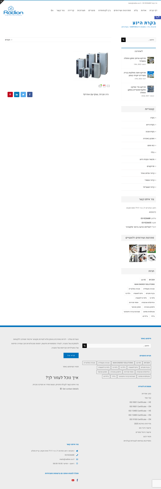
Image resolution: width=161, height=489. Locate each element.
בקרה (152, 117)
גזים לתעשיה (138, 293)
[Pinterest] (10, 94)
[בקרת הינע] (133, 257)
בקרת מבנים (150, 293)
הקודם (7, 39)
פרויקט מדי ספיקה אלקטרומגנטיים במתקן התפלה (137, 90)
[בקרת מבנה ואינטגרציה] (142, 257)
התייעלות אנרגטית (148, 302)
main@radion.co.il (134, 3)
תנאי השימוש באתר (71, 366)
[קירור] (133, 248)
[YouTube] (73, 480)
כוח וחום (151, 145)
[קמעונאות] (151, 248)
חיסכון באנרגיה (149, 307)
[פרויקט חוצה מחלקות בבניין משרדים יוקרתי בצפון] (150, 73)
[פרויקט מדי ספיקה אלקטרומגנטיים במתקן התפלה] (150, 87)
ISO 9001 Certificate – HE (140, 402)
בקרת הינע (150, 124)
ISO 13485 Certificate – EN (140, 415)
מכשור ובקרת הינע (147, 159)
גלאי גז (152, 298)
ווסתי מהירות (133, 302)
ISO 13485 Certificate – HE (140, 410)
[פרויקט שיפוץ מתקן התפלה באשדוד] (150, 59)
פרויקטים (150, 166)
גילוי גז (128, 293)
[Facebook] (29, 94)
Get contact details (70, 388)
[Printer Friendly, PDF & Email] (104, 86)
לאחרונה (139, 51)
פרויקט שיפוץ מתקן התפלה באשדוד (135, 59)
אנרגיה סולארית (134, 289)
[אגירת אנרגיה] (142, 248)
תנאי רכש (147, 436)
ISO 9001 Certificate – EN (140, 406)
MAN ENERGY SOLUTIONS (144, 284)
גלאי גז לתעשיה (141, 298)
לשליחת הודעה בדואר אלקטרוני (138, 227)
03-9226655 (146, 222)
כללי (152, 152)
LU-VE (143, 280)
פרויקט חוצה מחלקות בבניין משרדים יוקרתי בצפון (135, 74)
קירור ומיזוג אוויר (147, 173)
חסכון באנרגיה (148, 138)
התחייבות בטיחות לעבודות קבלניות (137, 440)
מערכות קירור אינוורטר (132, 311)
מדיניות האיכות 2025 (142, 423)
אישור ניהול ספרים (143, 432)
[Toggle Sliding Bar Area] (2, 2)
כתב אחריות (146, 393)
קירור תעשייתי (148, 187)
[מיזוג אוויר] (151, 257)
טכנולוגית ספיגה (149, 311)
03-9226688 (145, 218)
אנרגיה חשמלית (149, 289)
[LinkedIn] (16, 94)
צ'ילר (153, 316)
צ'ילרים (145, 316)
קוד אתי (148, 398)
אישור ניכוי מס (145, 428)
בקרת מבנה (150, 131)
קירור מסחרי (149, 180)
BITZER (152, 280)
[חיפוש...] (141, 39)
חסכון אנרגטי (136, 307)
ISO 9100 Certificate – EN (140, 419)
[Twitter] (23, 94)
